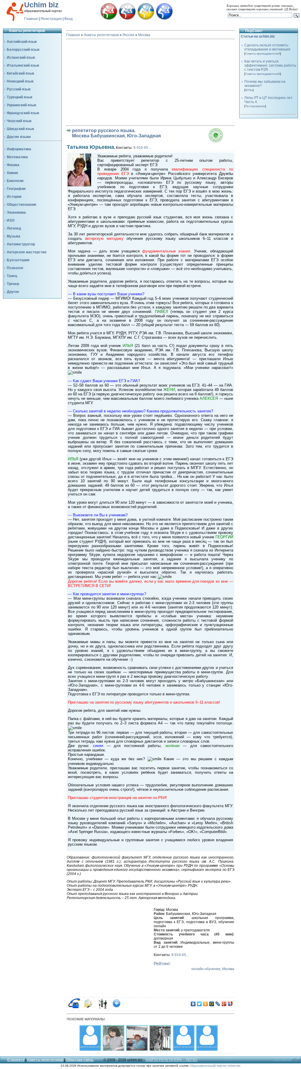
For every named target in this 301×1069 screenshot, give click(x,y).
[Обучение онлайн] (164, 19)
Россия (128, 35)
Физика (13, 165)
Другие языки (19, 137)
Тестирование (255, 106)
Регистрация (51, 19)
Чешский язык (19, 121)
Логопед (14, 228)
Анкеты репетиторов (101, 35)
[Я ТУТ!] (230, 1004)
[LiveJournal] (218, 1004)
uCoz (296, 1060)
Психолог (15, 268)
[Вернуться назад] (116, 1007)
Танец (12, 276)
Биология (15, 181)
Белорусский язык (23, 50)
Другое (13, 292)
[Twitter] (199, 1004)
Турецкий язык (19, 97)
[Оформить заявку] (88, 1007)
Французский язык (23, 113)
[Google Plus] (224, 1004)
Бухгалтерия (18, 260)
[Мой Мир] (212, 1004)
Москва (144, 35)
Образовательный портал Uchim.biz (215, 1065)
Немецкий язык (20, 81)
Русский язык (19, 89)
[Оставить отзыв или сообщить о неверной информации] (102, 1007)
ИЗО (10, 220)
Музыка (13, 236)
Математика (17, 157)
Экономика (16, 212)
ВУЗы (249, 90)
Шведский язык (20, 129)
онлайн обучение (205, 969)
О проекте (15, 1060)
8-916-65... (142, 148)
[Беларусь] (109, 19)
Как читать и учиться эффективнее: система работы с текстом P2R (270, 65)
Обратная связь (79, 1060)
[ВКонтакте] (193, 1004)
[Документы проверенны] (221, 141)
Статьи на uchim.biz (258, 36)
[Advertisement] (150, 82)
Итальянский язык (23, 65)
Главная (31, 19)
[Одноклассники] (206, 1004)
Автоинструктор (21, 244)
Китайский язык (20, 73)
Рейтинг (161, 963)
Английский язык (22, 42)
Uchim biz (41, 5)
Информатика (19, 149)
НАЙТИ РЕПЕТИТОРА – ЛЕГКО (171, 1060)
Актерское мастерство (26, 252)
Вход (68, 19)
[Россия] (127, 19)
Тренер (13, 284)
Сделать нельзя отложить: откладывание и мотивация (267, 47)
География (16, 189)
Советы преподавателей (262, 53)
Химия (12, 173)
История (14, 197)
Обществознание (21, 205)
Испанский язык (21, 57)
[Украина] (146, 19)
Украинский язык (21, 105)
